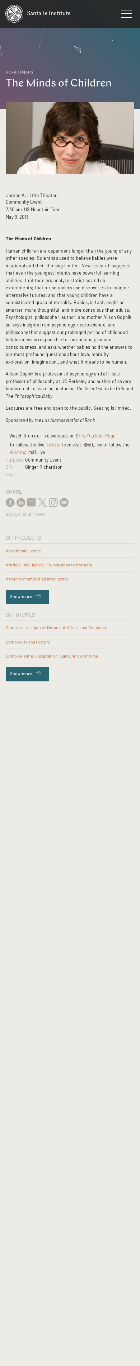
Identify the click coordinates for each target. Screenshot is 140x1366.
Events (26, 73)
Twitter (53, 445)
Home (11, 73)
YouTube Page (102, 436)
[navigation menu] (126, 15)
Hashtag (18, 452)
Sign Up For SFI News (25, 514)
